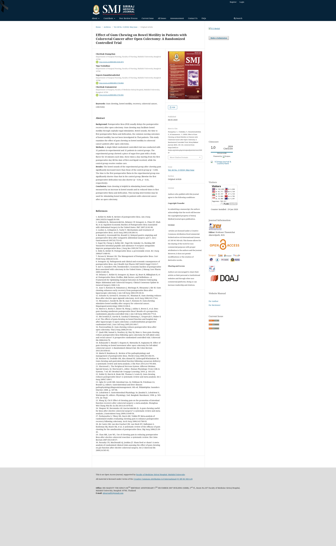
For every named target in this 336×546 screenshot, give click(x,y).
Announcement (177, 18)
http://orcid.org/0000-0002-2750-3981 (111, 95)
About (95, 18)
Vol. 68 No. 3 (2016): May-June (125, 27)
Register (233, 2)
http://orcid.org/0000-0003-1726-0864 (111, 83)
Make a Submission (219, 38)
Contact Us (192, 18)
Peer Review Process (128, 18)
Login (242, 2)
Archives (107, 27)
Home (98, 27)
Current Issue (148, 18)
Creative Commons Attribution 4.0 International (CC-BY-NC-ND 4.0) (163, 479)
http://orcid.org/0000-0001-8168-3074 (111, 62)
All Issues (162, 18)
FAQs (204, 18)
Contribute (109, 18)
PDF (173, 107)
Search (239, 18)
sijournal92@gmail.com (113, 493)
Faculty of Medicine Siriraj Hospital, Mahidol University (160, 474)
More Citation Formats (179, 157)
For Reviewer (214, 305)
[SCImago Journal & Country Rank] (222, 163)
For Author (213, 301)
